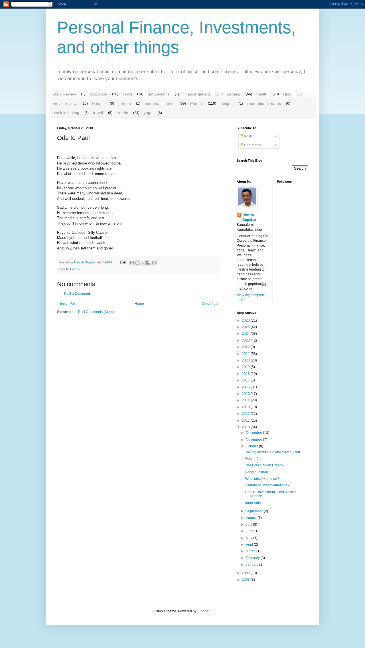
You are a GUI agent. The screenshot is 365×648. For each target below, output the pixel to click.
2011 (246, 420)
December (254, 433)
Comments (252, 145)
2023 (246, 340)
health (261, 94)
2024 (246, 334)
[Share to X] (143, 262)
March (251, 551)
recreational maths (264, 103)
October (252, 446)
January (252, 564)
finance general (197, 94)
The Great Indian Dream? (265, 465)
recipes (227, 103)
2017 (246, 380)
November (254, 440)
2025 (246, 327)
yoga (148, 112)
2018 (246, 374)
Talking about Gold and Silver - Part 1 (274, 452)
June (250, 531)
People (98, 103)
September (255, 511)
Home (139, 304)
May (249, 538)
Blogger (203, 611)
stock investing (66, 112)
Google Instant (256, 472)
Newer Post (67, 304)
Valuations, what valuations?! (267, 485)
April (250, 545)
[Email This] (132, 262)
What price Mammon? (262, 479)
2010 (246, 427)
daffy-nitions (159, 94)
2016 (246, 387)
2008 (246, 580)
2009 (246, 573)
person (124, 103)
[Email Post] (122, 262)
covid (127, 94)
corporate (98, 94)
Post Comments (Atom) (96, 312)
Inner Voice (254, 503)
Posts (248, 136)
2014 (246, 400)
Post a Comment (77, 294)
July (249, 525)
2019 (246, 367)
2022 (246, 347)
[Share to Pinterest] (154, 262)
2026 (246, 320)
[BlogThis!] (137, 262)
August (251, 518)
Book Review (64, 94)
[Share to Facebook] (148, 262)
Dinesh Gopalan (249, 217)
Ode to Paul (254, 459)
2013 (246, 407)
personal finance (160, 103)
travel (98, 112)
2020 (246, 360)
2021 (246, 354)
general (234, 94)
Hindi (287, 94)
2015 (246, 394)
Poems (196, 103)
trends (122, 112)
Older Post (210, 304)
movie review (64, 103)
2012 (246, 414)
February (253, 558)
